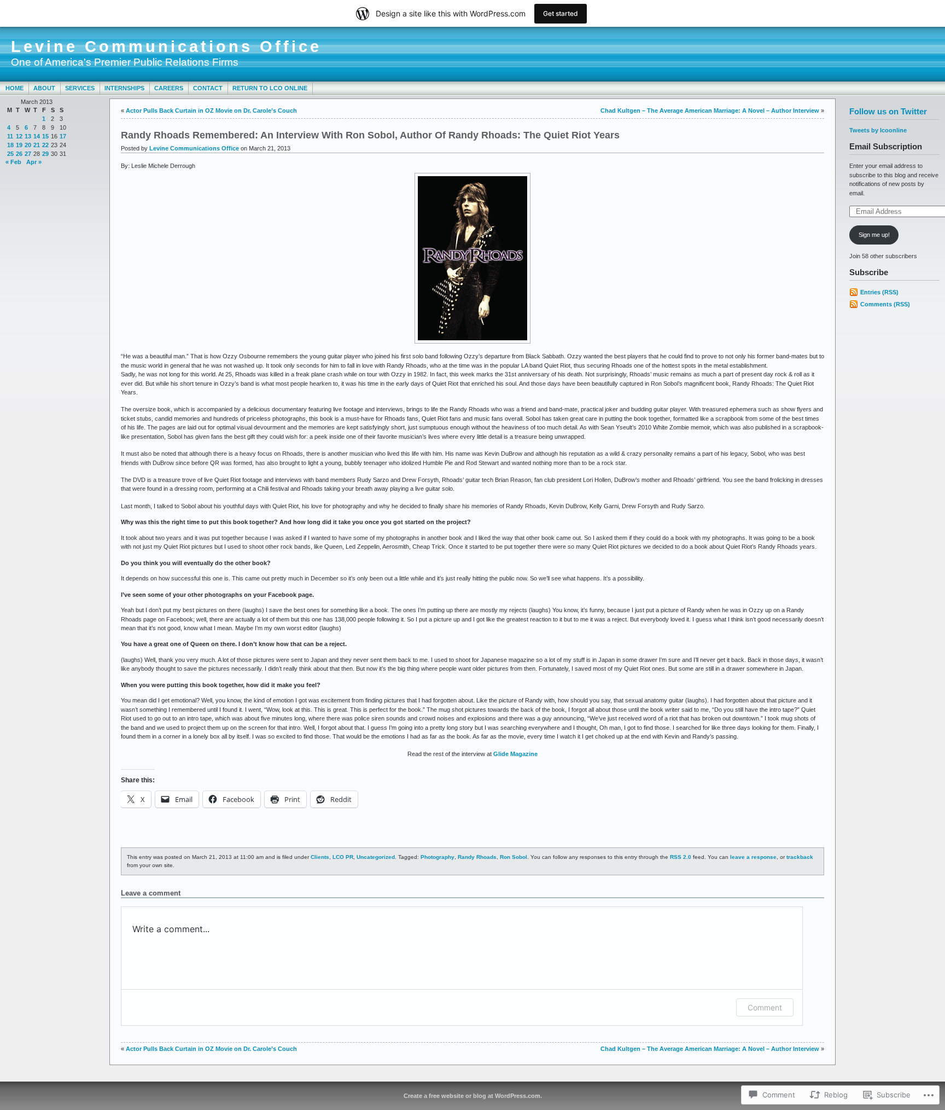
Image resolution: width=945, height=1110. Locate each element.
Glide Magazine (515, 754)
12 (19, 136)
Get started (560, 13)
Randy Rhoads (477, 857)
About (44, 88)
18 (10, 145)
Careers (168, 88)
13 (28, 136)
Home (14, 88)
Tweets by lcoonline (878, 130)
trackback (799, 857)
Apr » (34, 162)
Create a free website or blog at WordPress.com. (473, 1095)
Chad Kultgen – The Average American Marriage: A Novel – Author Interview (709, 110)
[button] (472, 258)
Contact (208, 88)
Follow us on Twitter (888, 111)
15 (45, 136)
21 (36, 145)
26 (19, 153)
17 (63, 136)
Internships (124, 88)
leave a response (753, 857)
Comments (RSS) (885, 304)
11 (10, 136)
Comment (765, 1007)
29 (45, 153)
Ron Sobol (513, 857)
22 (45, 145)
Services (80, 88)
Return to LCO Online (269, 88)
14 (36, 136)
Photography (437, 857)
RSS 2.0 (680, 857)
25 (10, 153)
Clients (320, 857)
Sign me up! (874, 234)
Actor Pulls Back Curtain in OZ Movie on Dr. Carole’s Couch (211, 110)
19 (19, 145)
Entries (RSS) (879, 292)
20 (28, 145)
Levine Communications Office (166, 46)
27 (28, 153)
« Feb (13, 162)
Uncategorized (376, 857)
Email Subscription (885, 146)
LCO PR (342, 857)
